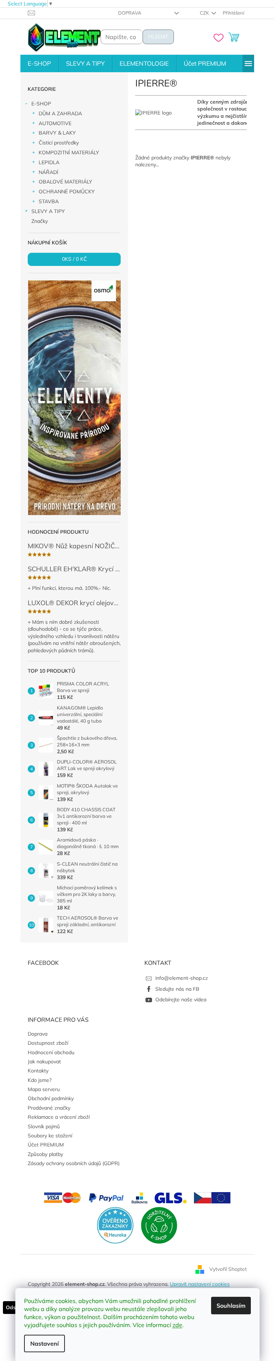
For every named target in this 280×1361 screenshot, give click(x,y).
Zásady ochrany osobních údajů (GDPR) (74, 1163)
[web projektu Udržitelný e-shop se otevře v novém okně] (159, 1225)
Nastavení (44, 1343)
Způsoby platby (45, 1154)
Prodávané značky (49, 1108)
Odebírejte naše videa (180, 999)
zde (177, 1325)
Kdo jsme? (39, 1080)
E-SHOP (41, 103)
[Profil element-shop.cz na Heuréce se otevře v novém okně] (115, 1225)
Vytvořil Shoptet (228, 1268)
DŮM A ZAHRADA (60, 113)
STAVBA (49, 201)
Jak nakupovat (44, 1061)
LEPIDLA (49, 162)
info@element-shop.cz (181, 978)
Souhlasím (231, 1305)
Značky (39, 221)
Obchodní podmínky (51, 1098)
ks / (74, 259)
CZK (205, 13)
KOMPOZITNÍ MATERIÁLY (69, 152)
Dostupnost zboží (48, 1043)
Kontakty (38, 1070)
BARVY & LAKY (57, 132)
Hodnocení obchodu (51, 1052)
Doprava (129, 13)
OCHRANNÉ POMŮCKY (67, 191)
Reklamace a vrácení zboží (59, 1117)
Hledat (158, 36)
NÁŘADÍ (48, 172)
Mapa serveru (44, 1089)
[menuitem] (39, 63)
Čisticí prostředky (59, 142)
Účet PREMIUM (46, 1144)
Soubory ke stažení (50, 1135)
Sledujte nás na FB (177, 989)
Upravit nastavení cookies (200, 1284)
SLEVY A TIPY (48, 211)
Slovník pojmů (44, 1126)
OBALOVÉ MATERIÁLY (65, 181)
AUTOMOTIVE (55, 123)
